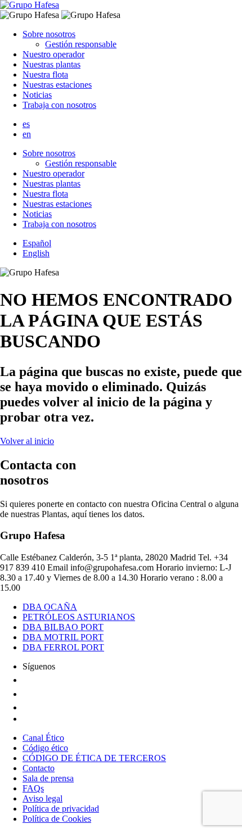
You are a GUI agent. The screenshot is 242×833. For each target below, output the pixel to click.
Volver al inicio (27, 441)
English (36, 253)
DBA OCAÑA (50, 607)
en (27, 134)
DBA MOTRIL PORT (63, 637)
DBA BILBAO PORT (63, 627)
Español (37, 243)
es (26, 124)
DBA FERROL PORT (63, 647)
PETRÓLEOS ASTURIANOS (79, 617)
